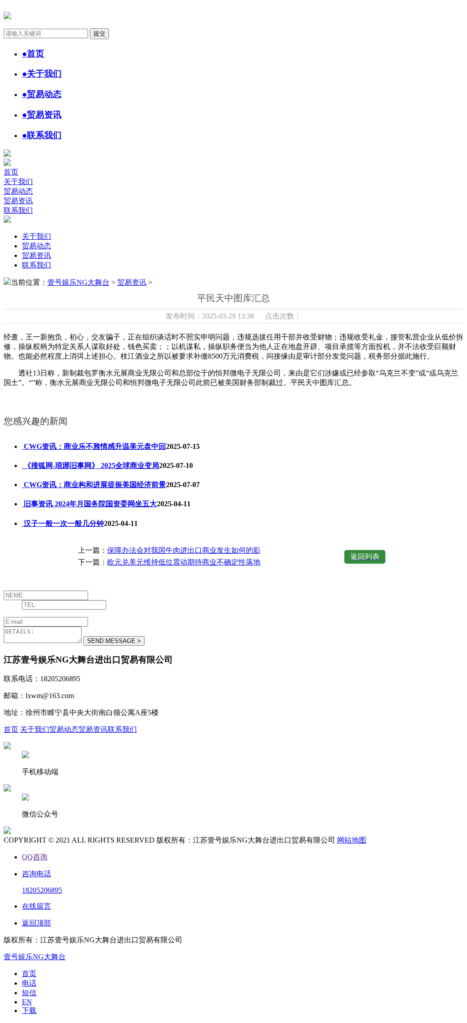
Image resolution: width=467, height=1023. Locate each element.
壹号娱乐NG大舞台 (78, 282)
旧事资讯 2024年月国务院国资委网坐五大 (89, 504)
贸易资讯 (18, 201)
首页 (11, 172)
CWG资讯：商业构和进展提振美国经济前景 (94, 484)
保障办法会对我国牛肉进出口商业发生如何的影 (183, 550)
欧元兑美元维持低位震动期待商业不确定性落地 (183, 562)
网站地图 (351, 840)
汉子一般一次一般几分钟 (63, 523)
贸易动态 (18, 191)
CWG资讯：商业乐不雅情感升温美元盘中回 (94, 446)
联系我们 (18, 210)
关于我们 (18, 181)
